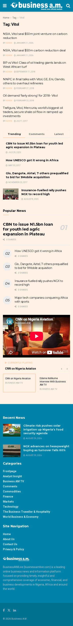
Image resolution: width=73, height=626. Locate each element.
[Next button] (67, 368)
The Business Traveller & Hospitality (26, 511)
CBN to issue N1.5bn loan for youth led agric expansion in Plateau (34, 145)
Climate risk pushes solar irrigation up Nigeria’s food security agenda (43, 429)
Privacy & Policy (13, 549)
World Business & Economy (20, 516)
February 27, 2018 (25, 88)
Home (6, 17)
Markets (8, 501)
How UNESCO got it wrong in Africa (32, 160)
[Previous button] (61, 368)
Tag (14, 17)
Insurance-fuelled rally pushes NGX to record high (43, 192)
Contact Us (10, 544)
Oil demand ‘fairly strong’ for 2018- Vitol (30, 95)
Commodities (12, 491)
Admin (9, 43)
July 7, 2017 (22, 121)
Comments (10, 486)
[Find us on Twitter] (9, 610)
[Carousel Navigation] (64, 368)
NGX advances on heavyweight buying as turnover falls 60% (46, 448)
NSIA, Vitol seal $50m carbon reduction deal (34, 50)
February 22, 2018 (25, 100)
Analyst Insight (12, 476)
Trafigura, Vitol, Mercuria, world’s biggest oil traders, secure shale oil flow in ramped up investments (33, 112)
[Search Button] (68, 6)
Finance (8, 496)
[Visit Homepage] (36, 6)
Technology (10, 506)
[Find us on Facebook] (4, 610)
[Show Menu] (5, 6)
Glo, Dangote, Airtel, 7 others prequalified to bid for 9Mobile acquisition (37, 175)
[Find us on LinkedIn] (14, 610)
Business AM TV (13, 481)
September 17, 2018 (25, 72)
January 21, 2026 (24, 43)
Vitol (21, 17)
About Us (9, 539)
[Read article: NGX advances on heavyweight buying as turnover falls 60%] (11, 451)
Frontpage (9, 471)
